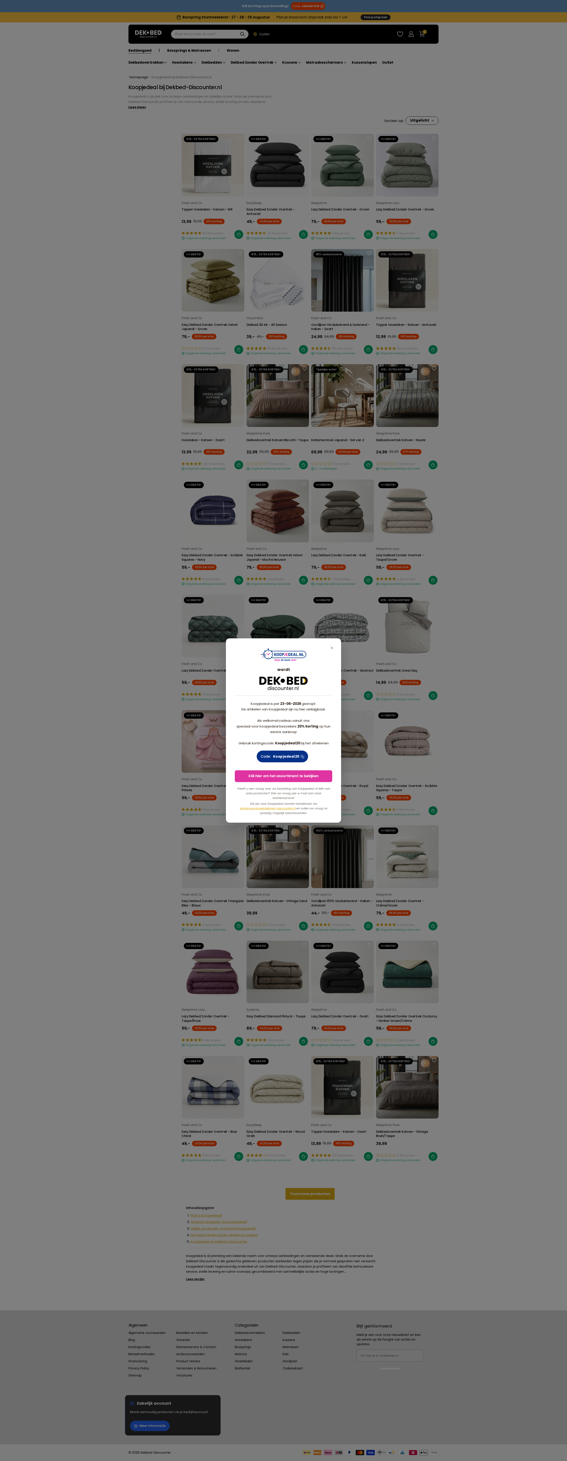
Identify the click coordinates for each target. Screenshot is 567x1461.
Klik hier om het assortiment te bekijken (283, 776)
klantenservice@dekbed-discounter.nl (268, 808)
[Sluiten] (331, 648)
